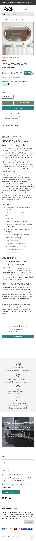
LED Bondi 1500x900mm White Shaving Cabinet (18, 19)
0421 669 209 (17, 474)
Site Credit (18, 536)
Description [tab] (5, 136)
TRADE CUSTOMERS (10, 492)
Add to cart (24, 103)
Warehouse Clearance (15, 2)
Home (3, 19)
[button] (29, 9)
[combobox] (18, 14)
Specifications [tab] (16, 136)
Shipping (9, 77)
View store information (11, 118)
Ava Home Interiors (10, 536)
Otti (3, 57)
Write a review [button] (18, 336)
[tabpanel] (18, 227)
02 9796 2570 (6, 474)
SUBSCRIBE (28, 522)
